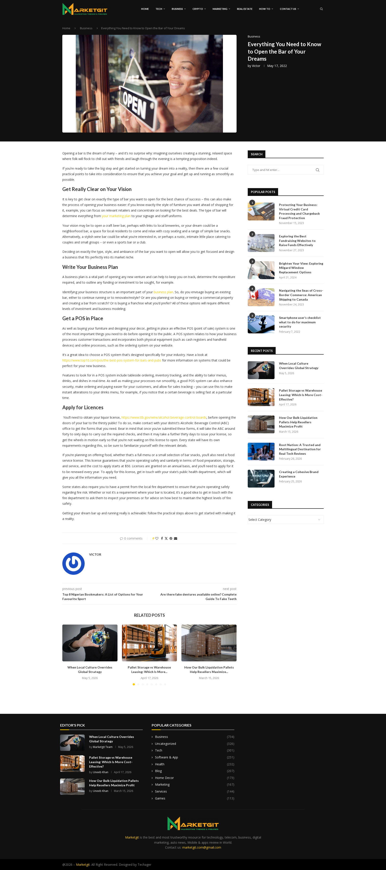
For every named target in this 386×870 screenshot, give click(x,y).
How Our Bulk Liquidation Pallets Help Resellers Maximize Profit (298, 422)
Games (194, 798)
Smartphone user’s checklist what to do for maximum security (300, 322)
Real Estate (244, 8)
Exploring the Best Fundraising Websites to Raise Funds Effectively (297, 240)
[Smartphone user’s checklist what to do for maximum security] (261, 324)
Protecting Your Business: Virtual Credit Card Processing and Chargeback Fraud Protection (299, 211)
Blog (194, 771)
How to (264, 8)
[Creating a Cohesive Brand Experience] (261, 479)
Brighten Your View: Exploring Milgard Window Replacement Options (301, 268)
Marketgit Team (103, 747)
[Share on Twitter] (166, 538)
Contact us (288, 8)
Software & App (194, 757)
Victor (256, 66)
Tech (158, 8)
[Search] (321, 9)
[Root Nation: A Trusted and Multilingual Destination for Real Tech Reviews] (261, 452)
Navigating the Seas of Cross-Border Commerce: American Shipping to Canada (301, 295)
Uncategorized (194, 743)
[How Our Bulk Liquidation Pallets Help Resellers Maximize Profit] (209, 643)
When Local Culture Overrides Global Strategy (298, 365)
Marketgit (132, 837)
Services (194, 791)
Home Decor (194, 778)
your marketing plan (116, 216)
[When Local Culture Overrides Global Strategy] (89, 643)
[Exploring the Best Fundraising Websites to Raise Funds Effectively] (261, 243)
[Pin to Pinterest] (171, 538)
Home (145, 8)
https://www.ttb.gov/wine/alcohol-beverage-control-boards (164, 417)
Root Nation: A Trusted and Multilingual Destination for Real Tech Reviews (300, 449)
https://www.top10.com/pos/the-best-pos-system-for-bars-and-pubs (111, 360)
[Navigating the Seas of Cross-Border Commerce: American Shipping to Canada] (261, 297)
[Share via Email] (175, 538)
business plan (163, 292)
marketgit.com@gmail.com (201, 847)
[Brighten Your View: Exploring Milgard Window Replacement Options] (261, 270)
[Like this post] (156, 538)
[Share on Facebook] (162, 538)
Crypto (198, 8)
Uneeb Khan (100, 772)
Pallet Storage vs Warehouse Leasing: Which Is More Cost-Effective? (300, 394)
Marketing (220, 8)
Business (177, 8)
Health (194, 764)
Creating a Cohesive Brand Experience (299, 474)
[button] (68, 655)
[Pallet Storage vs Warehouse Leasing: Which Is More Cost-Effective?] (149, 643)
